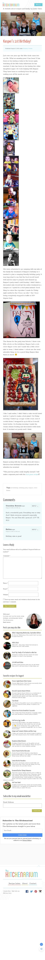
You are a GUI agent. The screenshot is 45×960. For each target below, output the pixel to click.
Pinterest (35, 891)
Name (5, 583)
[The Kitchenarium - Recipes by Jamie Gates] (11, 4)
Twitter (31, 891)
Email (5, 589)
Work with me (15, 891)
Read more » (7, 622)
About (25, 883)
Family (30, 48)
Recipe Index (14, 883)
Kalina (9, 529)
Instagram (40, 891)
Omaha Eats (7, 891)
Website (5, 595)
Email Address (8, 802)
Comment (6, 556)
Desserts (25, 48)
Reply (34, 506)
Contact (32, 883)
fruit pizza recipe (32, 474)
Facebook (27, 891)
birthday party (23, 488)
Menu (38, 5)
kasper (31, 488)
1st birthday (14, 488)
